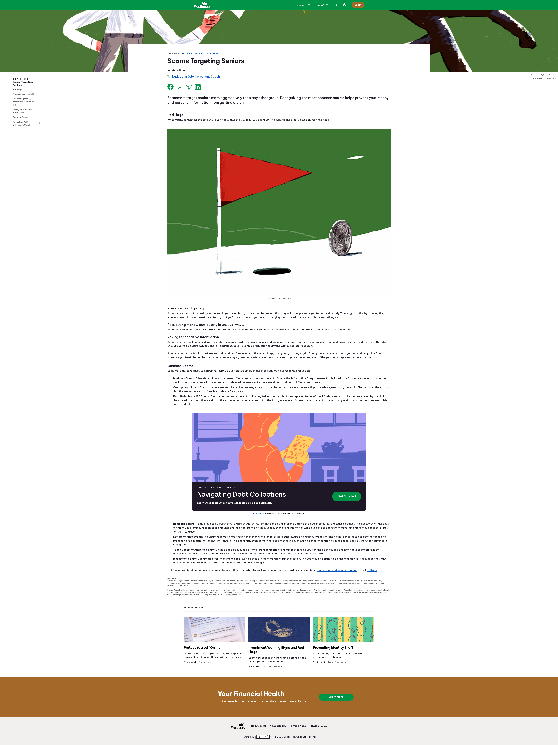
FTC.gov (380, 570)
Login (357, 5)
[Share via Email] (189, 87)
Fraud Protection (193, 53)
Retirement (213, 53)
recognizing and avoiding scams (342, 570)
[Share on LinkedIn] (198, 87)
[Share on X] (179, 87)
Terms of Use (297, 724)
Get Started (346, 497)
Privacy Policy (318, 724)
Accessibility (278, 724)
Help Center (258, 724)
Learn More (336, 695)
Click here (258, 513)
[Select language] (344, 5)
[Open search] (335, 5)
